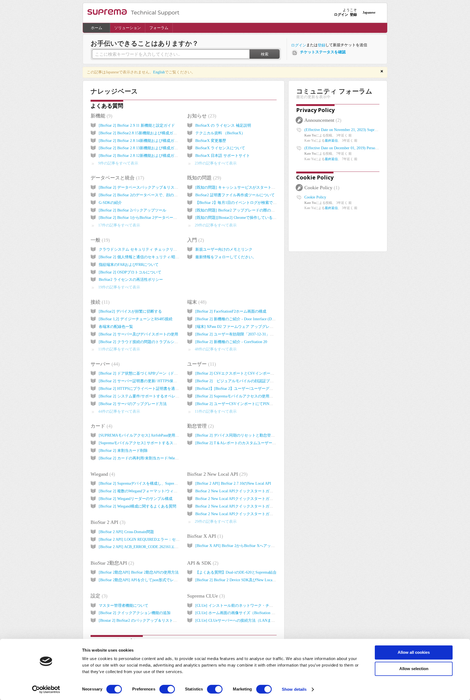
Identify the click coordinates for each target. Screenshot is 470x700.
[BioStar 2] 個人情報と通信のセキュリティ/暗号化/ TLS (145, 257)
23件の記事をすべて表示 (216, 163)
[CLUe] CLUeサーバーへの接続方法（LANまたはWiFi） (242, 620)
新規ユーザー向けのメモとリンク (223, 249)
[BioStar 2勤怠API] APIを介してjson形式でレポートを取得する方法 (155, 580)
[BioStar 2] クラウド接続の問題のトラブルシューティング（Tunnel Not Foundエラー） (172, 342)
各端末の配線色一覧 (116, 327)
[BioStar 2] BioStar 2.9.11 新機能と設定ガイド (137, 125)
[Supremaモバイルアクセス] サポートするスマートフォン (147, 443)
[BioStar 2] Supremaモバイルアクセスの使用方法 (236, 396)
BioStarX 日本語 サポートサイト (222, 156)
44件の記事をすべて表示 (119, 411)
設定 (98, 596)
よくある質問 (107, 105)
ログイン (298, 45)
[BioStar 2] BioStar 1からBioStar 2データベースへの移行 (145, 218)
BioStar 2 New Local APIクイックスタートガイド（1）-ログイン (249, 491)
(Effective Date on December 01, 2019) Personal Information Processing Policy (366, 148)
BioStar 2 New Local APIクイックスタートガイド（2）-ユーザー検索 (253, 499)
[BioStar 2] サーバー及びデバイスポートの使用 (138, 334)
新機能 (101, 116)
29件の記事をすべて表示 (216, 225)
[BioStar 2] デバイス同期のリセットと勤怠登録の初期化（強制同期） (254, 435)
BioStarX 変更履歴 (210, 141)
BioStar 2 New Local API (216, 474)
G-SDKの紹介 (110, 203)
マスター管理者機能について (123, 605)
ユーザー (200, 364)
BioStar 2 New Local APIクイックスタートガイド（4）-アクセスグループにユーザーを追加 (272, 514)
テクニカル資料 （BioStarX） (220, 133)
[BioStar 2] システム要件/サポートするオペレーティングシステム (154, 396)
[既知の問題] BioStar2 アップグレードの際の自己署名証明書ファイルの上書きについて (269, 210)
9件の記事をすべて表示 (118, 163)
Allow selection (413, 668)
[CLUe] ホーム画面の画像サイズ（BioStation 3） (236, 613)
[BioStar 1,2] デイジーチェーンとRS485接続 (135, 319)
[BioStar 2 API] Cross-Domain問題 (126, 532)
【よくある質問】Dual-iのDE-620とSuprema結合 (236, 572)
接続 (99, 302)
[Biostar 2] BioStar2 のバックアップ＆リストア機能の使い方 (149, 620)
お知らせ (201, 116)
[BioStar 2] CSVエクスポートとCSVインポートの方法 (240, 373)
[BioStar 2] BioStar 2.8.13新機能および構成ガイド (140, 148)
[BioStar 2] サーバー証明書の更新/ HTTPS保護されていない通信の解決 (159, 381)
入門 (194, 240)
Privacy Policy (315, 110)
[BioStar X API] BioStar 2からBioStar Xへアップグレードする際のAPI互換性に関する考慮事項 (274, 546)
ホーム (96, 28)
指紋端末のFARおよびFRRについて (129, 265)
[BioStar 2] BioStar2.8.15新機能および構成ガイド (140, 133)
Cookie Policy (314, 177)
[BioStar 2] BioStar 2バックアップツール (132, 210)
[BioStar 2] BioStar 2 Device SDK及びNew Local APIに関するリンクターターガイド (264, 580)
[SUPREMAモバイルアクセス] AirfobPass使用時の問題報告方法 (152, 435)
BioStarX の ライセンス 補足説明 (223, 125)
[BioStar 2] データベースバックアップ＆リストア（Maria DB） (152, 187)
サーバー (104, 364)
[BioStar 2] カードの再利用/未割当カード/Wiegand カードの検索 (152, 458)
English (159, 72)
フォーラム (158, 28)
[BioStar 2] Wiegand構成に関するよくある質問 (137, 506)
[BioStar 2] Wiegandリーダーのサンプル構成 (135, 499)
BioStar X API (204, 536)
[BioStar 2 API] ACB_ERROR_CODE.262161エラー (140, 547)
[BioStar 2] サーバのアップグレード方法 (133, 404)
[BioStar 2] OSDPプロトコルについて (130, 272)
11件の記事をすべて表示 (119, 349)
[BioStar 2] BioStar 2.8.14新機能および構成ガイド (140, 141)
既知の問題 (203, 178)
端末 (196, 302)
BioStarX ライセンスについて (220, 148)
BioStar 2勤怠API (111, 563)
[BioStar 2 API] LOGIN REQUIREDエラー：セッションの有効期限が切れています (168, 539)
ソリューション (127, 28)
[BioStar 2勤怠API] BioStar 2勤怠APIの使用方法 (139, 572)
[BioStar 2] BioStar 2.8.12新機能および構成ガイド (140, 156)
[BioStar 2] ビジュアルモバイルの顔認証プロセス (238, 381)
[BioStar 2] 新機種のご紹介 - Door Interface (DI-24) (237, 319)
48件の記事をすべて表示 (216, 349)
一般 (99, 240)
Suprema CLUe (205, 596)
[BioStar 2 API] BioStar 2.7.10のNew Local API (233, 483)
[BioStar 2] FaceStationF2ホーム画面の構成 (230, 311)
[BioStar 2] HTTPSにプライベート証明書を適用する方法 (146, 389)
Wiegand (102, 474)
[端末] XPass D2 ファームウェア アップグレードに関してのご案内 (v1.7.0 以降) (262, 327)
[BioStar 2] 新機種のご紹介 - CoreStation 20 (231, 342)
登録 (321, 45)
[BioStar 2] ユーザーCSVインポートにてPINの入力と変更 (243, 404)
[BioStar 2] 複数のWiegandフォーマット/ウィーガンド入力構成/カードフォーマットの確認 (175, 491)
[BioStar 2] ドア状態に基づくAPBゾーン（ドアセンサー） (148, 373)
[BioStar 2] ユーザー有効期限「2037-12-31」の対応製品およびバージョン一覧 (261, 334)
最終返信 (331, 140)
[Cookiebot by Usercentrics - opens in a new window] (46, 689)
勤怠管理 (199, 426)
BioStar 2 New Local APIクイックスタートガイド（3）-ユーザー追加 (253, 506)
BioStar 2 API (107, 522)
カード (101, 426)
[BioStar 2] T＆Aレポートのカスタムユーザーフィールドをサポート (252, 443)
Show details (294, 689)
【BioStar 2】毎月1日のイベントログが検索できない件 (241, 203)
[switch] (167, 689)
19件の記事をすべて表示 (119, 287)
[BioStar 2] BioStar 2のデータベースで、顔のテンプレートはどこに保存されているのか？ (174, 195)
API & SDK (202, 563)
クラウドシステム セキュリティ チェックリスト (140, 249)
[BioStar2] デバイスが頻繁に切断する (130, 311)
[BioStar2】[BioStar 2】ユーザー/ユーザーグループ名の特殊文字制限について (260, 389)
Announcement (322, 120)
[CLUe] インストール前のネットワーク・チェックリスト (243, 605)
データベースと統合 (117, 178)
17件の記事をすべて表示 (119, 225)
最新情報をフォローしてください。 (225, 257)
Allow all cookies (414, 652)
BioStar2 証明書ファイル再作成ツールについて (235, 195)
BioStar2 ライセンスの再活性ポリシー (131, 280)
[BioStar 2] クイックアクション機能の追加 (135, 613)
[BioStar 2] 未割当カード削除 (123, 451)
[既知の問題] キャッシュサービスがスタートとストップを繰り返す (252, 187)
